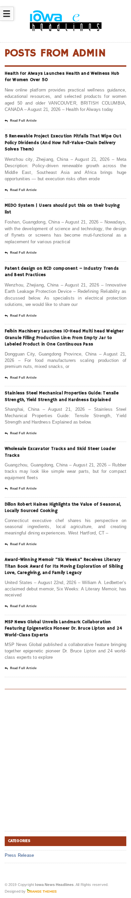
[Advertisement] (65, 761)
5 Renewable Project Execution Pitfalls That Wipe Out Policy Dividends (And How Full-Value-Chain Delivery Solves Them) (63, 142)
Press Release (19, 855)
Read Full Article (23, 120)
